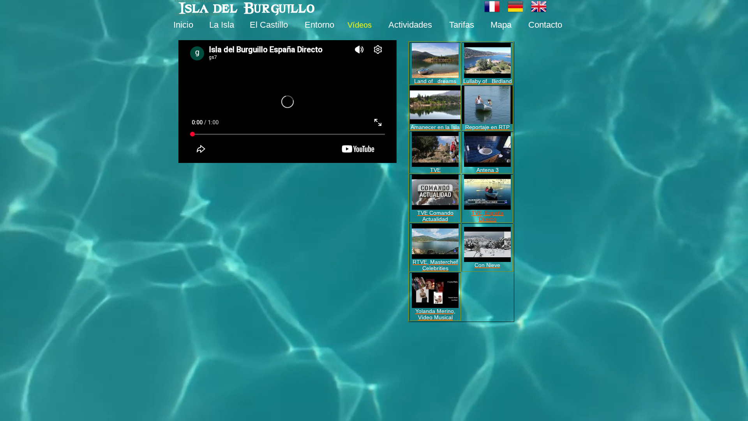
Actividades (410, 25)
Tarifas (461, 25)
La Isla (221, 25)
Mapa (501, 25)
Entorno (319, 25)
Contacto (545, 25)
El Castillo (269, 25)
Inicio (183, 25)
